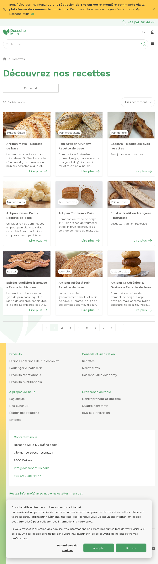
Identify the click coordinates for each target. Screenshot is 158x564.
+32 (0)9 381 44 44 (141, 22)
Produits (15, 354)
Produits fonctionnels (25, 375)
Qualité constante (95, 406)
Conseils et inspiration (98, 354)
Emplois (15, 420)
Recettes (88, 361)
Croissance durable (96, 392)
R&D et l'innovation (96, 413)
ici (32, 14)
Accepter (99, 548)
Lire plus (35, 171)
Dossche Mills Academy (99, 375)
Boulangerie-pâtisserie (26, 368)
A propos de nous (22, 392)
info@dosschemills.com (31, 468)
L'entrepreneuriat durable (101, 399)
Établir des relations (24, 413)
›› (120, 327)
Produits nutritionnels (25, 382)
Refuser (131, 548)
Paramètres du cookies (67, 548)
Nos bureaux (19, 406)
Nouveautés (91, 368)
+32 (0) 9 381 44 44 (28, 475)
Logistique (17, 399)
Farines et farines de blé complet (34, 361)
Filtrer (28, 88)
